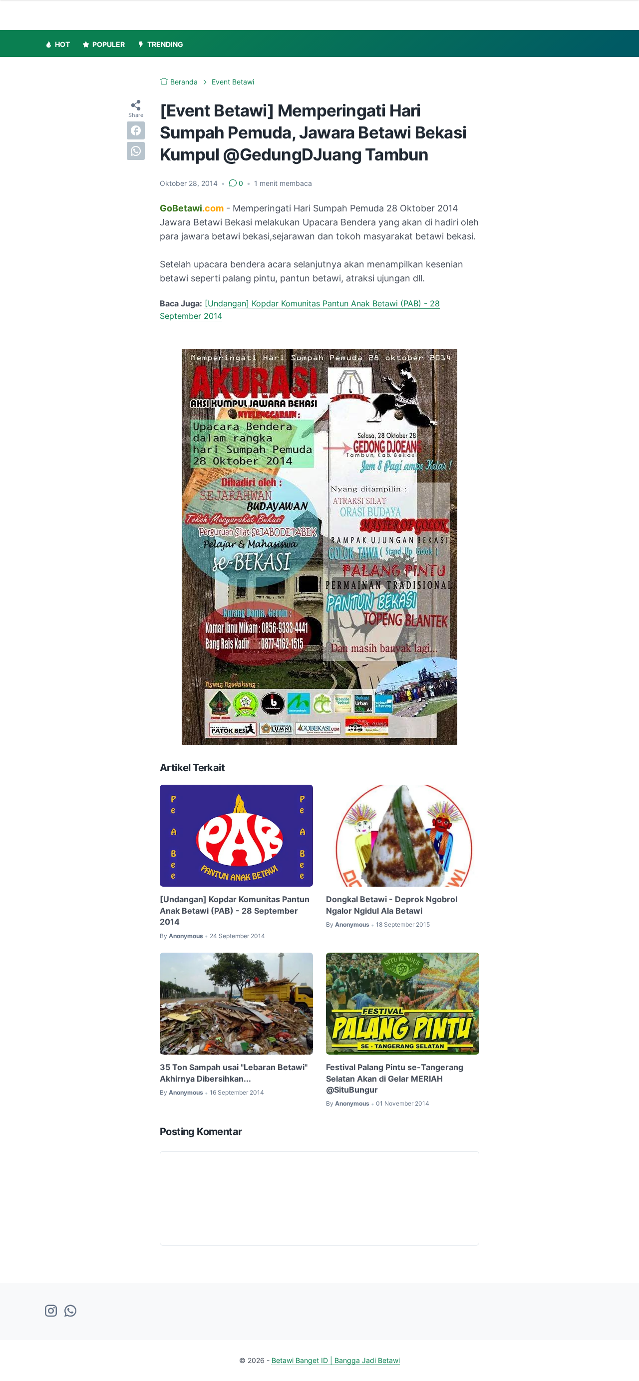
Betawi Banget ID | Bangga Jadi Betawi (336, 1360)
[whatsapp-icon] (70, 1311)
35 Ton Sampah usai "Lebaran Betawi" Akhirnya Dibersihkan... (234, 1072)
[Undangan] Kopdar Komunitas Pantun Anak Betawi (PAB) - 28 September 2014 (235, 910)
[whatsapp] (136, 151)
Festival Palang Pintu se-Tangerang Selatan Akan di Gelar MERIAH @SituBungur (394, 1078)
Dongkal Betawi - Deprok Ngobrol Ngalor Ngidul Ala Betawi (391, 904)
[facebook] (136, 130)
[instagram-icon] (51, 1311)
